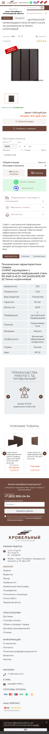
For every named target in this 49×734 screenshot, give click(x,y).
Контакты (8, 647)
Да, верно (7, 18)
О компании (9, 643)
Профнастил (9, 582)
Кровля (7, 570)
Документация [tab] (39, 256)
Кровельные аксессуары (16, 586)
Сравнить (42, 36)
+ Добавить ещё (10, 155)
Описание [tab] (25, 256)
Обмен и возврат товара (16, 624)
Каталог (8, 566)
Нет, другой (19, 18)
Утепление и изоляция (15, 594)
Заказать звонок (24, 511)
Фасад (6, 578)
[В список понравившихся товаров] (27, 36)
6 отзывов (7, 41)
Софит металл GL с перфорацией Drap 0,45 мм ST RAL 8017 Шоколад (34, 456)
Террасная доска (12, 602)
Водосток (8, 574)
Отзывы (7, 632)
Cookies (36, 725)
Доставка (8, 616)
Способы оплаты (12, 620)
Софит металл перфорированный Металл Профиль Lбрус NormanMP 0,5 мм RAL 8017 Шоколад (13, 458)
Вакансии (8, 655)
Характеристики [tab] (11, 256)
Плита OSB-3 (9, 598)
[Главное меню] (3, 2)
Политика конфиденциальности (20, 651)
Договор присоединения (16, 628)
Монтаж (7, 659)
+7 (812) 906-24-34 (23, 2)
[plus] (29, 146)
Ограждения (10, 590)
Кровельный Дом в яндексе (12, 709)
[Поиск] (42, 8)
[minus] (19, 146)
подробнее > (13, 174)
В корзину (38, 173)
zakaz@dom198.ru (15, 684)
